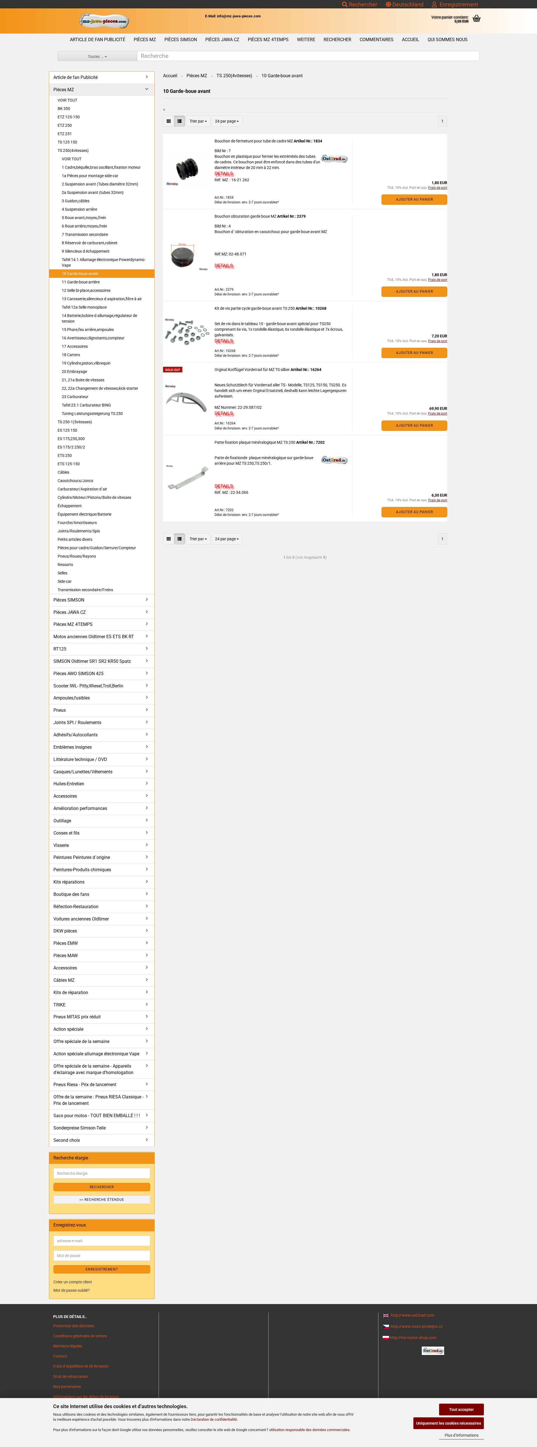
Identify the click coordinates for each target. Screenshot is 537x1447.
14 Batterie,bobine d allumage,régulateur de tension (99, 318)
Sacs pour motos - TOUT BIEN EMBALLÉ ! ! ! (96, 1115)
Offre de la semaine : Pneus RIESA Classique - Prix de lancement (98, 1100)
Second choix (66, 1140)
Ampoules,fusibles (71, 698)
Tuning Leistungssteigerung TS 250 (92, 413)
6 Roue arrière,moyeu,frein (84, 226)
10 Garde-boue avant (80, 273)
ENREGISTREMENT (102, 1269)
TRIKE (59, 1004)
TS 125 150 (67, 142)
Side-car (65, 581)
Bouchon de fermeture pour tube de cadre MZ (254, 141)
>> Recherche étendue (101, 1200)
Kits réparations (68, 882)
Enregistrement (457, 4)
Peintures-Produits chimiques (82, 869)
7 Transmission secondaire (85, 234)
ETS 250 (65, 455)
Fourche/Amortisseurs (77, 522)
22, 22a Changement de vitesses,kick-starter (100, 388)
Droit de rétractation (70, 1376)
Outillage (62, 820)
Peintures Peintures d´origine (81, 857)
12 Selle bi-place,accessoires (86, 290)
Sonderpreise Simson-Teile (79, 1128)
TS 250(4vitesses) (73, 150)
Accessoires (65, 796)
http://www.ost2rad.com (412, 1315)
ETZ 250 (65, 125)
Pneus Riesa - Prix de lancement (84, 1084)
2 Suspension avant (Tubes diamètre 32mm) (100, 184)
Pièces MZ (145, 39)
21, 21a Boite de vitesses (83, 380)
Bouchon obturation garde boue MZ (246, 216)
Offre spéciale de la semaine (81, 1041)
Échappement (70, 506)
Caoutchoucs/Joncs (75, 480)
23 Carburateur (75, 396)
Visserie (61, 845)
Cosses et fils (66, 833)
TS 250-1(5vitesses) (75, 422)
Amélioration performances (80, 808)
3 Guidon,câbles (76, 201)
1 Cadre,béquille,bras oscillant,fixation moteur (101, 167)
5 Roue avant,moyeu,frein (84, 217)
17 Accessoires (75, 346)
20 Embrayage (74, 371)
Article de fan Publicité (97, 39)
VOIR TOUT (67, 100)
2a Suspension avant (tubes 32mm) (93, 192)
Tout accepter (461, 1409)
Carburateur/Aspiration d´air (82, 489)
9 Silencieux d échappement (86, 251)
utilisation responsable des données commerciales (309, 1430)
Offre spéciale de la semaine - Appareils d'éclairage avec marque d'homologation (93, 1069)
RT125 (59, 649)
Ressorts (65, 564)
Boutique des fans (71, 894)
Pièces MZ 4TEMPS (268, 39)
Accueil (410, 39)
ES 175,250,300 (71, 438)
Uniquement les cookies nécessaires (448, 1423)
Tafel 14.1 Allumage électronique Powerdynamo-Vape (103, 262)
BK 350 (64, 108)
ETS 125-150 (69, 464)
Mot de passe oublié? (71, 1290)
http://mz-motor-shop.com (413, 1337)
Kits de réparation (70, 992)
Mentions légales (67, 1346)
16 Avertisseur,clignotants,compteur (93, 338)
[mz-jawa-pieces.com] (104, 21)
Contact (60, 1356)
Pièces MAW (65, 955)
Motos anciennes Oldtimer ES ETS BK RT (93, 636)
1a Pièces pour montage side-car (90, 175)
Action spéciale (68, 1029)
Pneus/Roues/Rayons (77, 556)
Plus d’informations (462, 1435)
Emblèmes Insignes (72, 747)
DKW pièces (65, 931)
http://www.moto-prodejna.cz (416, 1326)
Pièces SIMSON (180, 39)
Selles (62, 573)
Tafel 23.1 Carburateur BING (86, 405)
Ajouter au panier (414, 199)
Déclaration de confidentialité (214, 1419)
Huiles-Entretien (68, 783)
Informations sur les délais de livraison (86, 1396)
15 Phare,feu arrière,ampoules (88, 329)
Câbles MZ (64, 980)
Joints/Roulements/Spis (79, 531)
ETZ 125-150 (69, 117)
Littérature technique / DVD (80, 759)
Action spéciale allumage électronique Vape (96, 1053)
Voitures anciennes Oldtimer (81, 919)
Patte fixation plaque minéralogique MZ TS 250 (255, 442)
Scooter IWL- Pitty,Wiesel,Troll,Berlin (88, 686)
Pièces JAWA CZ (222, 39)
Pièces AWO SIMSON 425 (78, 673)
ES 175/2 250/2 (71, 447)
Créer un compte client (72, 1282)
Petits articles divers (75, 539)
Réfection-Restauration (75, 906)
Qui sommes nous (448, 39)
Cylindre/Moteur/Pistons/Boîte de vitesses (94, 497)
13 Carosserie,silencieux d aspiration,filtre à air (102, 299)
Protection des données (73, 1326)
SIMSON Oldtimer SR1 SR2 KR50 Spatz (92, 661)
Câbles (63, 472)
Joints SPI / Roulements (77, 722)
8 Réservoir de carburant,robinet (89, 243)
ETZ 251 (65, 133)
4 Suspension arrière (79, 209)
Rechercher (362, 4)
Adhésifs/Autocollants (75, 734)
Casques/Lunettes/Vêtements (82, 771)
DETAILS (224, 173)
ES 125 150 (67, 430)
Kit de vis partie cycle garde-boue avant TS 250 (255, 308)
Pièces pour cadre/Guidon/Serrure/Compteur (97, 548)
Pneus (59, 710)
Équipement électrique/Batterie (84, 514)
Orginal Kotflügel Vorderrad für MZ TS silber (253, 369)
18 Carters (71, 355)
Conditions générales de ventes (80, 1336)
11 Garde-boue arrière (81, 282)
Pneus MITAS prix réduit (77, 1017)
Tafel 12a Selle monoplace (84, 307)
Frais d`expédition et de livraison (81, 1366)
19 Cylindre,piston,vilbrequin (86, 363)
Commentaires (377, 39)
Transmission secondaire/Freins (85, 590)
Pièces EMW (65, 943)
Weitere (306, 39)
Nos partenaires (67, 1386)
